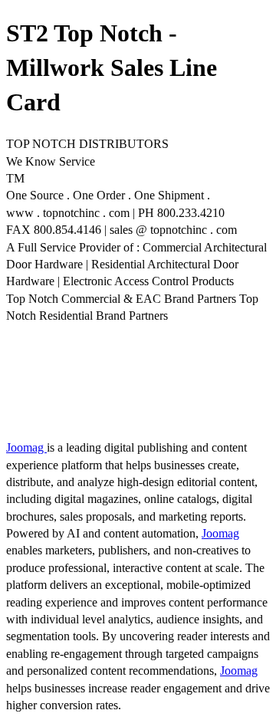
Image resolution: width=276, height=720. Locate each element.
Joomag (26, 447)
